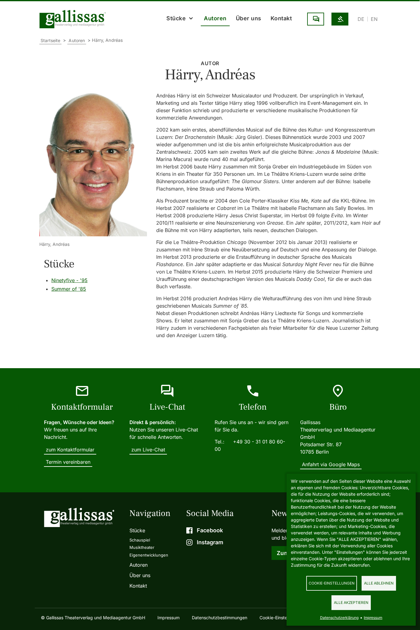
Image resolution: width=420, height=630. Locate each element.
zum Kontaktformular (70, 450)
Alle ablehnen (379, 583)
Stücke (137, 530)
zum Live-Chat (148, 450)
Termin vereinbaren (68, 462)
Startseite (50, 40)
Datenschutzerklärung (339, 617)
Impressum (168, 617)
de (361, 19)
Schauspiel (139, 539)
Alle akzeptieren (351, 602)
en (374, 19)
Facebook (210, 530)
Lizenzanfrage (339, 19)
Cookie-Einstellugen (279, 617)
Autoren (215, 18)
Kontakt (281, 18)
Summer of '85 (68, 289)
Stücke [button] (176, 18)
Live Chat (315, 19)
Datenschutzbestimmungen (219, 617)
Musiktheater (141, 547)
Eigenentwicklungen (148, 555)
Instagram (210, 542)
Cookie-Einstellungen (332, 583)
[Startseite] (74, 19)
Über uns (248, 18)
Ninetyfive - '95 (69, 280)
